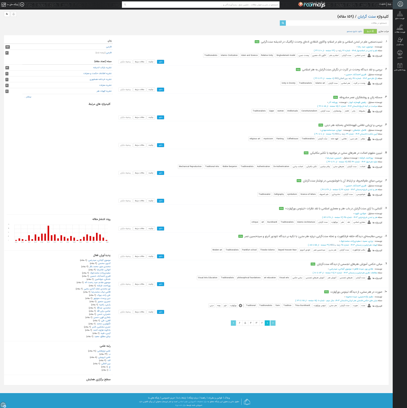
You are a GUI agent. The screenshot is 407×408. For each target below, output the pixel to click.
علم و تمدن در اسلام (369, 50)
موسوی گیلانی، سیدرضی (340, 269)
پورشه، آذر (333, 102)
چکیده (150, 61)
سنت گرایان (366, 17)
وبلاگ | (226, 398)
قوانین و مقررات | (214, 398)
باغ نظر (374, 78)
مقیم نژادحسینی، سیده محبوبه (359, 296)
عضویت (382, 4)
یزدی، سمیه (368, 241)
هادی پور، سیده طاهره (363, 269)
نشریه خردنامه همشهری (101, 79)
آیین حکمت (372, 134)
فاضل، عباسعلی (359, 130)
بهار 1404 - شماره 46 (360, 161)
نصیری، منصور (103, 301)
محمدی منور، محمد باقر (99, 266)
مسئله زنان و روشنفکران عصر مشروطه (360, 97)
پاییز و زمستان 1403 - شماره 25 (354, 245)
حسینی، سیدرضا (334, 158)
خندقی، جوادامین (102, 279)
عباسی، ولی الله (103, 311)
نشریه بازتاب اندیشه (102, 67)
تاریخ (369, 31)
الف (108, 360)
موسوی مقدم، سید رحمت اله (97, 282)
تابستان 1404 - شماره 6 (349, 106)
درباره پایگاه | (193, 398)
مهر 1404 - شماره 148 (361, 78)
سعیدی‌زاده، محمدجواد (350, 241)
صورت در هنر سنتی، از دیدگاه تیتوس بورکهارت (356, 292)
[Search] (125, 4)
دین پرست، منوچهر (101, 298)
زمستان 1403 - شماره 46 (351, 189)
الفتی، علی (105, 320)
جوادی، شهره (360, 213)
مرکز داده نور (181, 405)
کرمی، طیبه (105, 333)
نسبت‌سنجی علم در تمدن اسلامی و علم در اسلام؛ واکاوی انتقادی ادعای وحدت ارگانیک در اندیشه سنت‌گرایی (321, 42)
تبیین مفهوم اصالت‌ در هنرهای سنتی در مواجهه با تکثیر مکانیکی (346, 153)
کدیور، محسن (103, 263)
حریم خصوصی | (167, 398)
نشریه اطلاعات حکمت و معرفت (97, 73)
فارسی (109, 46)
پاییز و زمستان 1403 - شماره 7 (348, 272)
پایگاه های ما (153, 398)
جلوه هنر (373, 161)
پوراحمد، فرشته (366, 158)
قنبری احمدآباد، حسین (356, 74)
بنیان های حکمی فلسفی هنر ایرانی (362, 300)
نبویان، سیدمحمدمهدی (331, 130)
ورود (389, 4)
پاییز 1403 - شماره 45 (353, 217)
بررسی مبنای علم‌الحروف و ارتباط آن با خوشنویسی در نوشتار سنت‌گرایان (342, 181)
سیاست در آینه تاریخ (368, 106)
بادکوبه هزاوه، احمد (101, 330)
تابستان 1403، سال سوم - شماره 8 (332, 300)
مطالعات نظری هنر (369, 272)
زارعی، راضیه (104, 304)
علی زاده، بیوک (103, 295)
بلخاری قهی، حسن (101, 317)
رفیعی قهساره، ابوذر (357, 102)
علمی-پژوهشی (103, 351)
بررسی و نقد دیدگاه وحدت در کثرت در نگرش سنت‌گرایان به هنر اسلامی (342, 69)
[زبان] (22, 4)
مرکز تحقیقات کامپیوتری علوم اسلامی (192, 401)
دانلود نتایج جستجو (354, 31)
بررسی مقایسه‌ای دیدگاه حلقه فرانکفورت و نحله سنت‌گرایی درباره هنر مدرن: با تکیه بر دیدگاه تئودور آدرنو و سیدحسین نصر (313, 236)
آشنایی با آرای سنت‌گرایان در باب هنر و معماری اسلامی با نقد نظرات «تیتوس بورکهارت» (333, 208)
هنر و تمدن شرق (370, 189)
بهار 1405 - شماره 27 (350, 50)
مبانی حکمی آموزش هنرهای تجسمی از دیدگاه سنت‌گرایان (349, 264)
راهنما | (203, 398)
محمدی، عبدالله (103, 308)
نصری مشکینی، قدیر (100, 327)
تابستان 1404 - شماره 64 (356, 134)
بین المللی (105, 363)
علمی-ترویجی (104, 357)
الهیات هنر (373, 245)
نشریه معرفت (105, 85)
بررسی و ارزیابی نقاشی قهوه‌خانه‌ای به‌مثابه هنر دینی (353, 125)
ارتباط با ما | (181, 398)
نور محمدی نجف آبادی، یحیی (96, 288)
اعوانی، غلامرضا (103, 269)
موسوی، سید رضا (365, 46)
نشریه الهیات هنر (104, 91)
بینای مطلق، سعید (102, 336)
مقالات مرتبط (139, 61)
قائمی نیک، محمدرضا (100, 292)
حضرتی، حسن (103, 314)
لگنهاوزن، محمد (103, 323)
